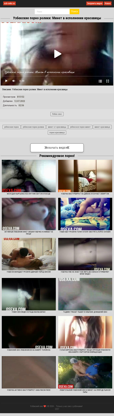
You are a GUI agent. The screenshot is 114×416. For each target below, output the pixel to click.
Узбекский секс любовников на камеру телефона (28, 350)
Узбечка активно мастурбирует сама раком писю (28, 390)
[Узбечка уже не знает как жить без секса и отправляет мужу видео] (85, 254)
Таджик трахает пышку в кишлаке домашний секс (85, 312)
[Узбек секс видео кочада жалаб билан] (29, 294)
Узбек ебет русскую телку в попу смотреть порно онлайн (85, 232)
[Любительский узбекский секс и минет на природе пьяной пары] (85, 372)
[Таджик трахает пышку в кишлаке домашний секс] (85, 294)
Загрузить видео (94, 3)
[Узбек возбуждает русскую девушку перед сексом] (29, 254)
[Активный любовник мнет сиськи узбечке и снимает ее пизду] (29, 214)
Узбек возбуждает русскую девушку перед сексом (29, 272)
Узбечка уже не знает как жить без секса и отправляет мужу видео (85, 273)
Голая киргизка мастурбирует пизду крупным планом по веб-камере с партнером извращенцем (85, 351)
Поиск (74, 11)
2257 (57, 409)
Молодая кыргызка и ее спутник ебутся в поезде (28, 194)
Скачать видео (57, 147)
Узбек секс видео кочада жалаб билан (28, 312)
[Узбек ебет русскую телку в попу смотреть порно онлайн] (85, 214)
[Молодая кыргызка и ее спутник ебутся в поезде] (29, 176)
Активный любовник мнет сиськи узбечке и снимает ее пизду (28, 233)
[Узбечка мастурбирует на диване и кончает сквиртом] (85, 176)
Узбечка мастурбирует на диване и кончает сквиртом (85, 194)
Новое (108, 3)
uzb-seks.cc (9, 3)
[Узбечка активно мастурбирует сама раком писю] (29, 372)
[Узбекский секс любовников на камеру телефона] (29, 332)
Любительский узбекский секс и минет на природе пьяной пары (85, 391)
